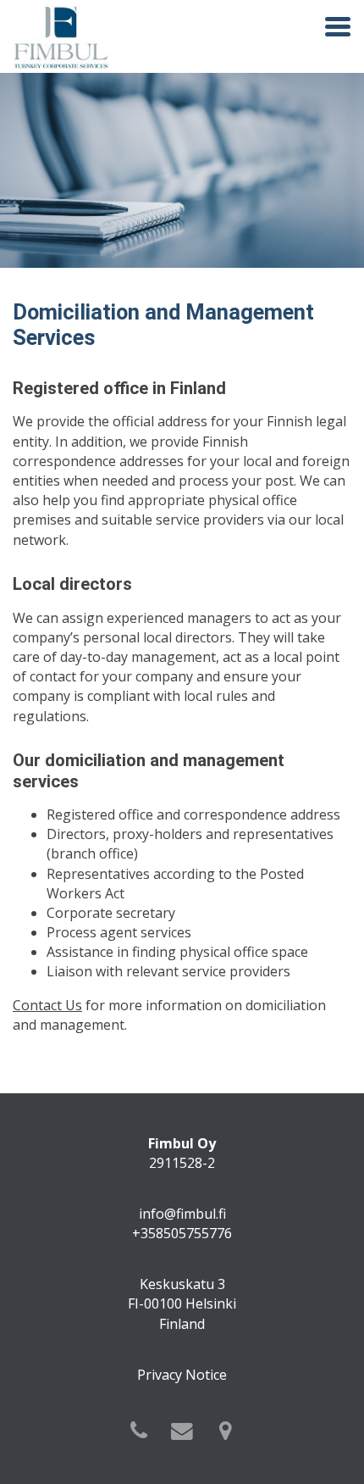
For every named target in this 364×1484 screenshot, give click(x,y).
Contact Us (47, 1005)
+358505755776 (182, 1233)
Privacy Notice (182, 1374)
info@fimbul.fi (182, 1213)
